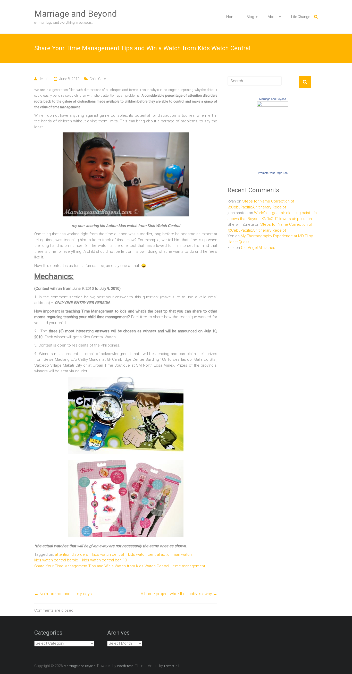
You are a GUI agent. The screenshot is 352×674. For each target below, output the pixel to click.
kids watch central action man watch (160, 554)
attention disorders (71, 554)
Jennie (44, 79)
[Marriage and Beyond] (272, 104)
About (273, 17)
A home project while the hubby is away (179, 593)
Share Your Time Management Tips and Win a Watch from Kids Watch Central (101, 566)
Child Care (97, 79)
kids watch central (108, 554)
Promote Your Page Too (273, 172)
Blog (250, 17)
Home (231, 17)
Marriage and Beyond (75, 14)
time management (189, 566)
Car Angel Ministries (258, 247)
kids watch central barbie (56, 560)
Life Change (300, 17)
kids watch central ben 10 (104, 560)
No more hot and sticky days (63, 593)
